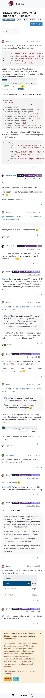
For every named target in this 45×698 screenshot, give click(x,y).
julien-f (9, 272)
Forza (8, 41)
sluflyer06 (10, 455)
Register (8, 679)
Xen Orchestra (9, 19)
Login (16, 679)
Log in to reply (36, 24)
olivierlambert (11, 175)
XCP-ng (20, 4)
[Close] (40, 633)
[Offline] (4, 41)
